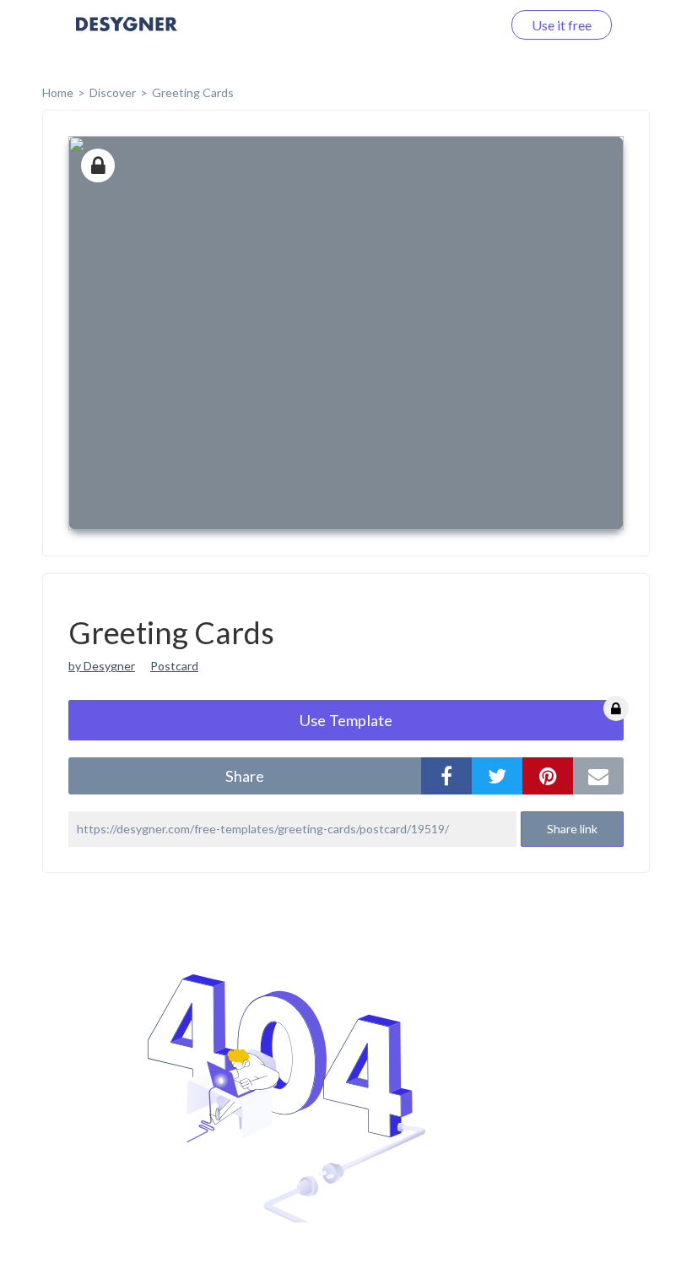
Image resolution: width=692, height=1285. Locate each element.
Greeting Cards (193, 92)
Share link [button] (572, 828)
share (244, 776)
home (57, 92)
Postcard (174, 666)
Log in (462, 25)
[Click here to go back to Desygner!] (126, 36)
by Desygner (101, 666)
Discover (112, 92)
